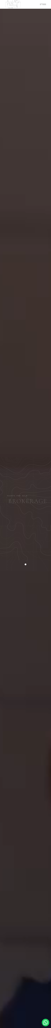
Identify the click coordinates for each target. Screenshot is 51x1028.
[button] (45, 1022)
